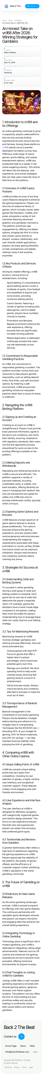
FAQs (32, 1046)
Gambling (18, 20)
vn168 (5, 147)
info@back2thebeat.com (17, 1052)
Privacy (17, 1067)
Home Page (11, 1046)
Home (4, 20)
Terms (24, 1067)
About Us (8, 1067)
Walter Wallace (10, 52)
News (10, 20)
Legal (31, 1067)
